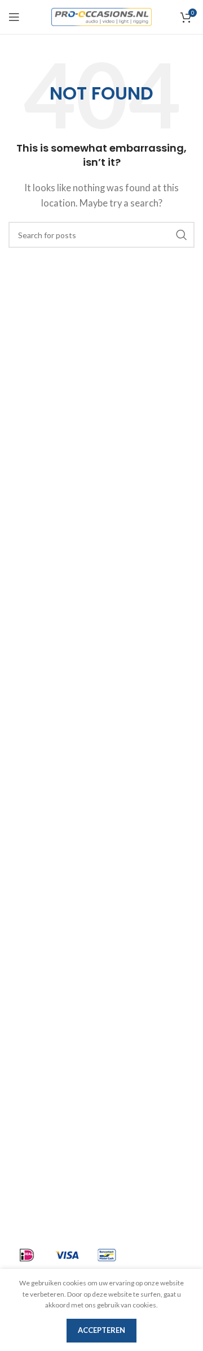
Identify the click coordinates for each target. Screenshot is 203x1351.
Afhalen (24, 979)
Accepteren (101, 1330)
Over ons (26, 938)
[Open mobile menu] (14, 17)
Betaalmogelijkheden (50, 1020)
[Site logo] (101, 16)
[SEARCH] (182, 235)
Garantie (26, 1040)
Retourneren (34, 1061)
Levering (25, 959)
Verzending (31, 1000)
